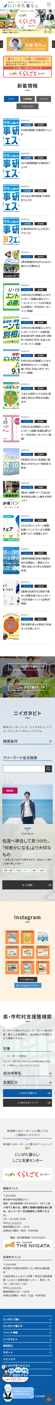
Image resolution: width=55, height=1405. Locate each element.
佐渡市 (41, 870)
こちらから (15, 1223)
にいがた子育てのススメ (16, 1365)
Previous (1, 44)
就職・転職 (8, 870)
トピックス (27, 106)
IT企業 (18, 870)
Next (53, 44)
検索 (48, 768)
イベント (43, 98)
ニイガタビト (10, 1339)
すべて (11, 98)
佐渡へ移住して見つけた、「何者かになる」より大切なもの (26, 847)
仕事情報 (27, 98)
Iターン (26, 870)
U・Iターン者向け (17, 1056)
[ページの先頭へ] (48, 1396)
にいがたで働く (11, 1319)
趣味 (34, 870)
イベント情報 (10, 1332)
